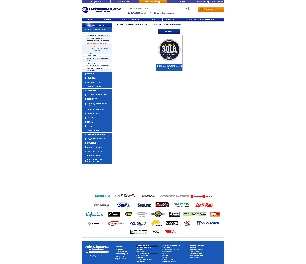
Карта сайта (120, 258)
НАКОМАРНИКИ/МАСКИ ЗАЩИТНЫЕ (95, 69)
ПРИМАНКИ (91, 91)
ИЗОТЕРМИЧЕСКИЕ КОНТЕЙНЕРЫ (95, 161)
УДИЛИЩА (91, 78)
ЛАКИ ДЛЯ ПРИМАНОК (96, 135)
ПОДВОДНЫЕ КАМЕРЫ (96, 139)
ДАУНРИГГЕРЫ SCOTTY (97, 109)
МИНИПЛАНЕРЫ (94, 114)
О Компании (121, 251)
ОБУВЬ (90, 122)
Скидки (181, 2)
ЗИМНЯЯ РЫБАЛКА (95, 147)
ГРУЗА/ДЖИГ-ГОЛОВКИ (97, 95)
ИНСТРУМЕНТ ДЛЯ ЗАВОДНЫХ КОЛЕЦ (97, 59)
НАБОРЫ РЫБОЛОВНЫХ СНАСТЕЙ (97, 104)
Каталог (128, 24)
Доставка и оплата (131, 20)
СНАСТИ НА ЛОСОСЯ (96, 29)
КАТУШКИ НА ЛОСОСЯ (94, 38)
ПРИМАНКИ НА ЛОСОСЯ (95, 33)
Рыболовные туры (153, 2)
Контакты (154, 20)
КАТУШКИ (91, 74)
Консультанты (96, 2)
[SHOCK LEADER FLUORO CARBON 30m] (169, 50)
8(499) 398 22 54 (138, 13)
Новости (170, 20)
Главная (89, 20)
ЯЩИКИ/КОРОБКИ (94, 155)
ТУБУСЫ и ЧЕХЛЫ (95, 82)
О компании (105, 20)
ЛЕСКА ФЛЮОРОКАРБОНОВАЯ (97, 43)
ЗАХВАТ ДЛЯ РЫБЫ (93, 55)
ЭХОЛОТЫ (91, 143)
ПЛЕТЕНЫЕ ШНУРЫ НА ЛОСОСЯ (98, 41)
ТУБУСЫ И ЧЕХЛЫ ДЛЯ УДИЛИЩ (98, 65)
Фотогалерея (124, 2)
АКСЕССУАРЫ (93, 130)
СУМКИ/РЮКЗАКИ (94, 151)
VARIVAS (92, 46)
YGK (90, 53)
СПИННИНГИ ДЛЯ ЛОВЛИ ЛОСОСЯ (98, 35)
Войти (189, 20)
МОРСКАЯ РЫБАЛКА (95, 25)
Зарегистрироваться (204, 20)
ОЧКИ (89, 126)
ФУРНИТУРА (91, 63)
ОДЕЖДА (90, 118)
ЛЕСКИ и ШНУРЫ (94, 86)
